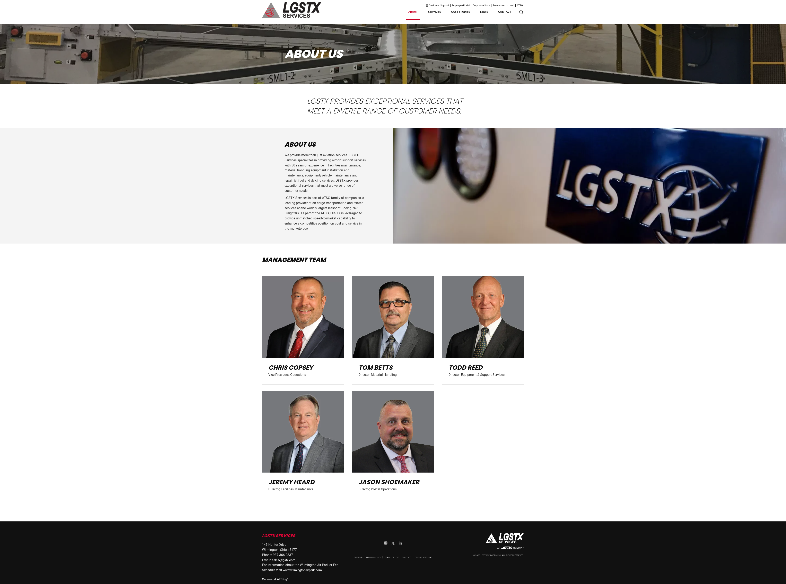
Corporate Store (481, 5)
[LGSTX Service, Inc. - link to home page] (291, 10)
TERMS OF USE (392, 557)
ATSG (520, 5)
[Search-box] (521, 12)
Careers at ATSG (273, 579)
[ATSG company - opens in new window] (510, 549)
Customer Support (439, 5)
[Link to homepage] (505, 539)
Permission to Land (503, 5)
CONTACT (406, 557)
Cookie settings (423, 557)
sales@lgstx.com (283, 560)
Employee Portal (461, 5)
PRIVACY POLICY (373, 557)
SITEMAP (358, 557)
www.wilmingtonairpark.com (302, 570)
